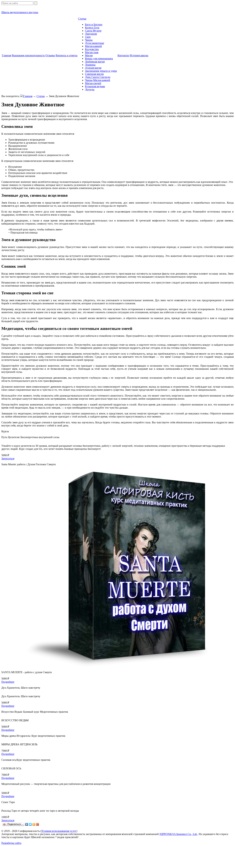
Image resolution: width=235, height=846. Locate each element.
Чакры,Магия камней (97, 80)
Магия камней (93, 46)
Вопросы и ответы (66, 55)
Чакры (89, 39)
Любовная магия (95, 61)
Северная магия (94, 74)
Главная (6, 55)
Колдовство (92, 49)
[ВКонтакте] (27, 824)
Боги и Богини (93, 24)
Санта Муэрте (93, 30)
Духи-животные (94, 43)
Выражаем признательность (28, 55)
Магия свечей (93, 83)
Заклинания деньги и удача (101, 70)
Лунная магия (93, 67)
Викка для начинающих (99, 58)
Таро (88, 36)
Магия (89, 55)
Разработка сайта (11, 843)
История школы (139, 55)
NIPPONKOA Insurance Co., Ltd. (178, 834)
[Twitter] (30, 824)
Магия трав (91, 52)
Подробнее (7, 681)
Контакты (123, 55)
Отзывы (50, 55)
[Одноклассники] (34, 824)
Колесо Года (92, 27)
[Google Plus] (37, 824)
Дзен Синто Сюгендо (97, 77)
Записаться (7, 458)
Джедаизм (91, 33)
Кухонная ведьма (95, 86)
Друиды (89, 89)
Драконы (90, 64)
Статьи (82, 18)
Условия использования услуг (58, 831)
